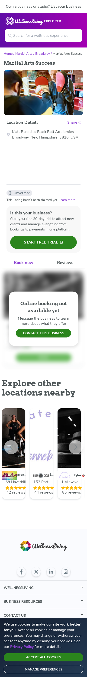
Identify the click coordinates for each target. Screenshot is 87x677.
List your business (66, 6)
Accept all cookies (43, 657)
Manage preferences (43, 669)
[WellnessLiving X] (36, 572)
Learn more (67, 200)
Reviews (65, 262)
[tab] (23, 263)
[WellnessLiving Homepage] (43, 546)
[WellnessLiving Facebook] (21, 572)
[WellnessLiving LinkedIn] (51, 572)
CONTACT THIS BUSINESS (43, 333)
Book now (23, 262)
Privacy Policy (22, 646)
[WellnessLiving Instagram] (66, 572)
